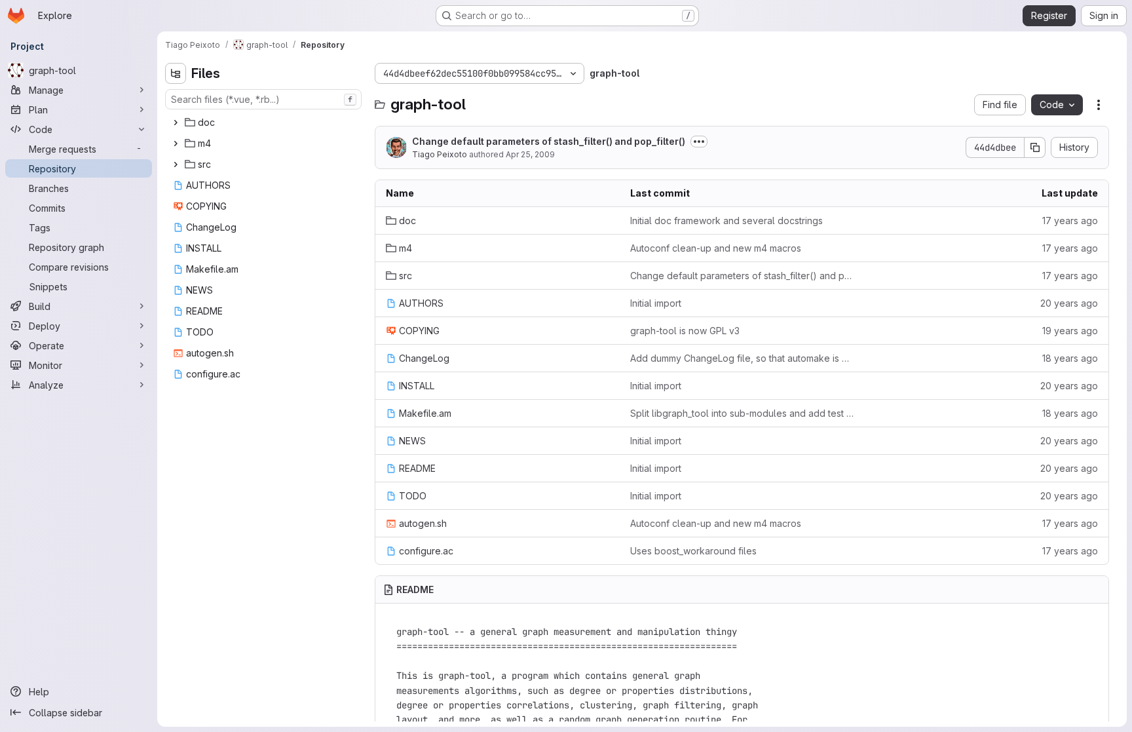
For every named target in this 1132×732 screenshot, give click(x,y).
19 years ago (1070, 330)
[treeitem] (265, 122)
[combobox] (263, 99)
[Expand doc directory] (175, 122)
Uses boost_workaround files (693, 550)
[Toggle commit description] (699, 141)
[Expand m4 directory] (175, 143)
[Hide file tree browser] (175, 73)
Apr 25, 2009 (530, 154)
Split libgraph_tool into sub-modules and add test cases (742, 413)
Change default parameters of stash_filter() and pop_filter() (548, 141)
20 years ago (1069, 303)
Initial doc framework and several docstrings (726, 220)
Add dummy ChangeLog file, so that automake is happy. (742, 358)
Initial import (655, 303)
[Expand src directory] (175, 164)
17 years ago (1070, 220)
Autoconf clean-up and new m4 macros (715, 248)
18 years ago (1070, 358)
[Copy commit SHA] (1035, 147)
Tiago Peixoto (439, 154)
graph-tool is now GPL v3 (685, 330)
